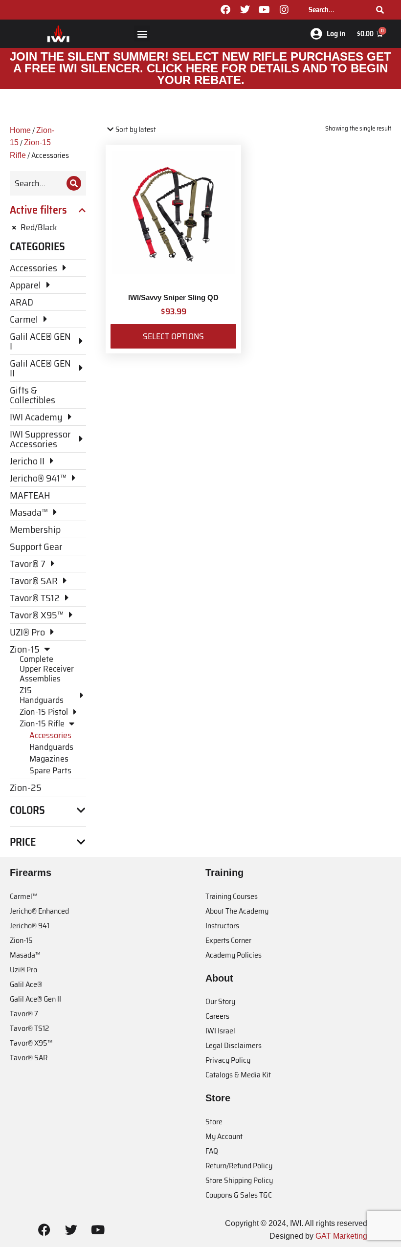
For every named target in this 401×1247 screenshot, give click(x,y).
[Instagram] (284, 10)
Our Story (220, 1001)
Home (20, 130)
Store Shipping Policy (239, 1180)
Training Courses (231, 896)
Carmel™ (23, 896)
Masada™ (25, 955)
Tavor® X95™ (31, 1043)
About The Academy (236, 911)
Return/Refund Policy (238, 1165)
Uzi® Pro (23, 969)
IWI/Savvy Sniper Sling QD (173, 297)
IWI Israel (220, 1031)
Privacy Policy (227, 1060)
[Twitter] (245, 10)
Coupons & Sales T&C (238, 1195)
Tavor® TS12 (29, 1028)
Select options (173, 336)
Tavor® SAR (28, 1057)
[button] (142, 33)
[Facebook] (225, 10)
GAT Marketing (341, 1236)
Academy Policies (233, 955)
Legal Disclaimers (233, 1045)
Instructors (222, 925)
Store (214, 1122)
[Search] (380, 9)
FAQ (211, 1151)
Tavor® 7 (24, 1013)
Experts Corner (228, 940)
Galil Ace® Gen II (35, 999)
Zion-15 (21, 940)
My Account (224, 1136)
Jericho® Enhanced (39, 911)
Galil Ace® (26, 984)
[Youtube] (264, 10)
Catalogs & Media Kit (238, 1075)
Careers (217, 1016)
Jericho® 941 (29, 925)
